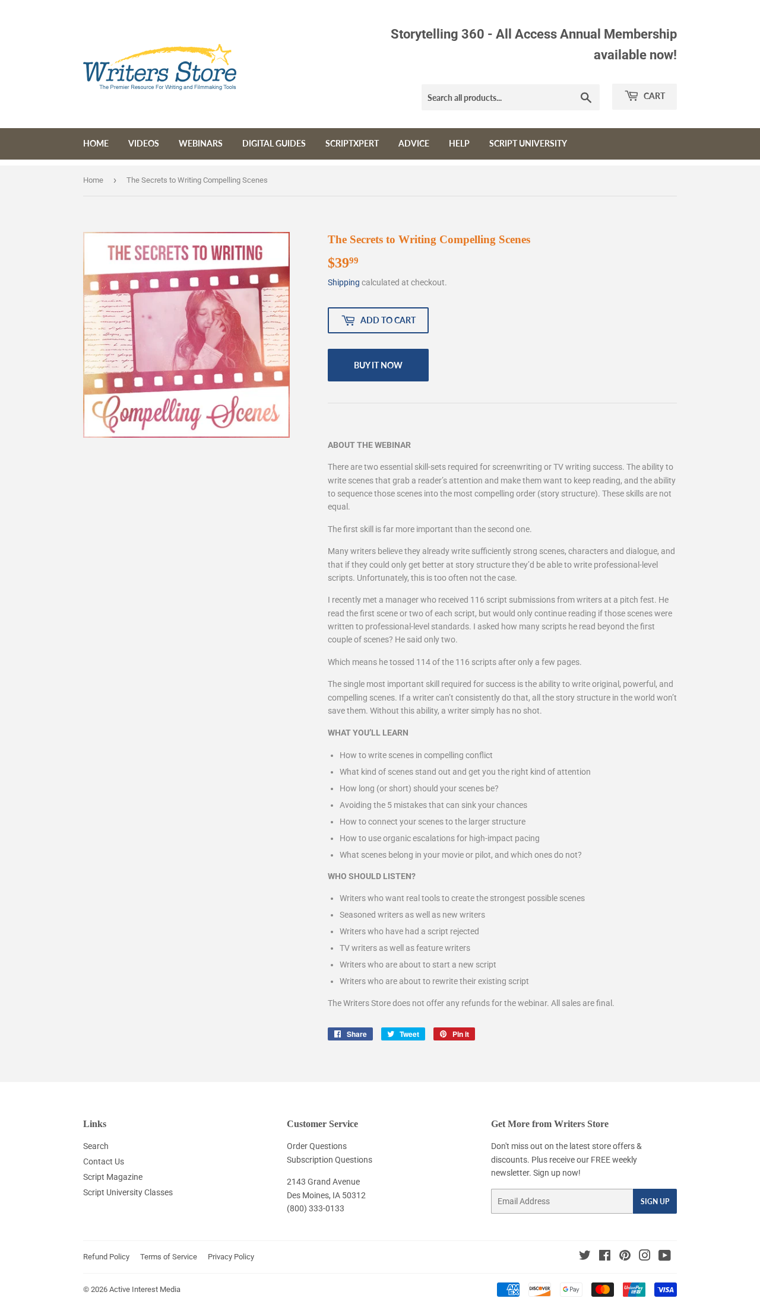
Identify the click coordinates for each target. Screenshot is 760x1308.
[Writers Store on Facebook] (604, 1257)
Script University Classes (128, 1192)
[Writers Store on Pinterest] (625, 1257)
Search (96, 1146)
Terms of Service (168, 1256)
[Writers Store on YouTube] (664, 1257)
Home (96, 143)
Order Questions (317, 1146)
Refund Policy (106, 1256)
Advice (413, 143)
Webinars (201, 143)
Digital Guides (274, 143)
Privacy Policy (231, 1256)
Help (459, 143)
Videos (143, 143)
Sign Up (655, 1201)
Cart (653, 96)
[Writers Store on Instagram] (645, 1257)
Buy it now (378, 365)
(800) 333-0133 (315, 1208)
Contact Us (103, 1161)
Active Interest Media (144, 1289)
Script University (528, 143)
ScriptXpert (352, 143)
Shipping (344, 282)
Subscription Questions (329, 1159)
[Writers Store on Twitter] (585, 1257)
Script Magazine (112, 1177)
